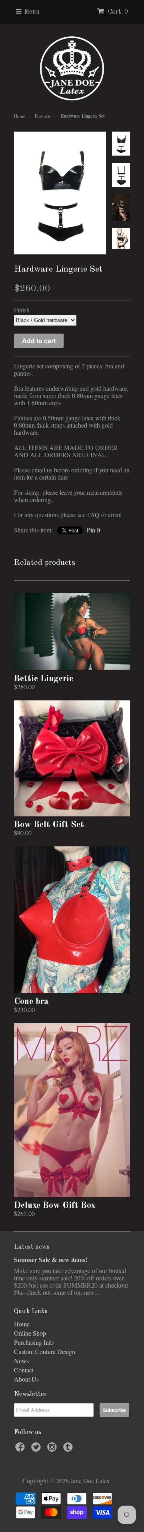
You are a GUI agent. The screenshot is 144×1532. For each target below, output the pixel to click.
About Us (26, 1379)
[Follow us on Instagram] (53, 1449)
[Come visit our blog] (69, 1449)
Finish (22, 310)
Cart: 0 (117, 12)
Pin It (93, 530)
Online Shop (30, 1333)
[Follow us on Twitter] (37, 1449)
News (21, 1360)
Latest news (32, 1247)
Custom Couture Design (44, 1351)
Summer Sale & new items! (50, 1259)
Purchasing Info (34, 1342)
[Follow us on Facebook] (21, 1449)
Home (22, 1324)
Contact (24, 1370)
